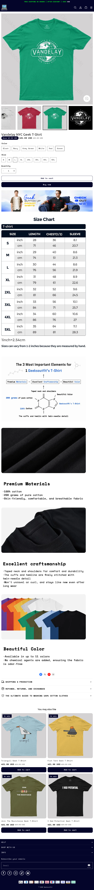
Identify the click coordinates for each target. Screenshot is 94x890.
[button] (91, 7)
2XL (29, 159)
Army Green (28, 148)
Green (60, 148)
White (41, 148)
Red (50, 148)
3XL (37, 159)
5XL (53, 159)
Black (6, 148)
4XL (45, 159)
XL (21, 159)
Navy (15, 148)
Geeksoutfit (48, 887)
